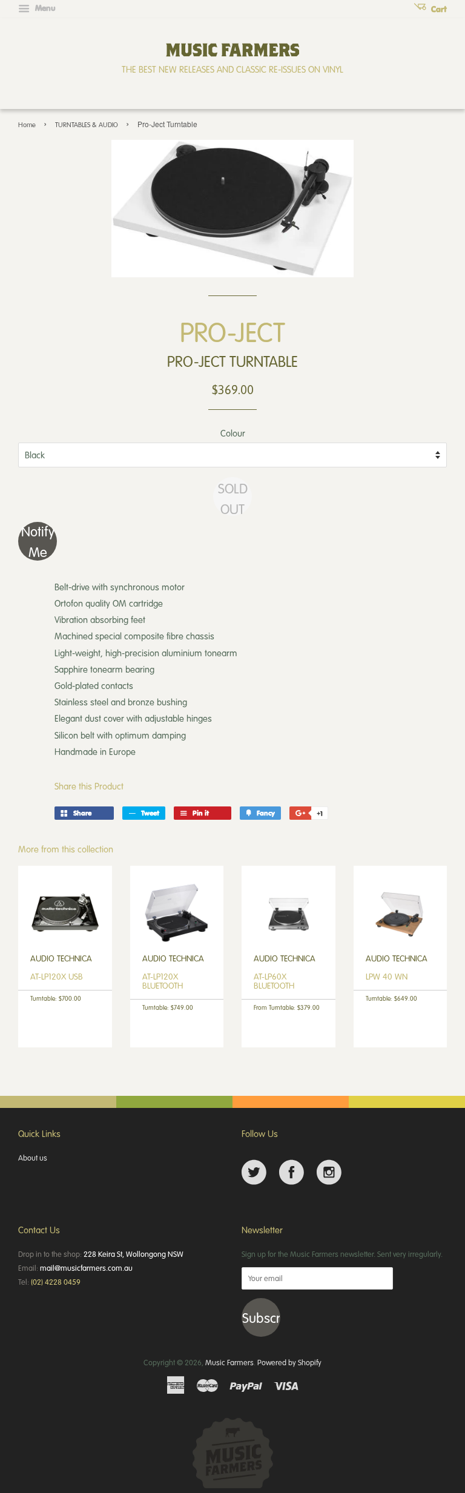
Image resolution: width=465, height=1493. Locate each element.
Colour (232, 433)
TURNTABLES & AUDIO (86, 124)
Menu (44, 7)
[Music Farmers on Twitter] (254, 1172)
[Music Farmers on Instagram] (329, 1172)
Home (27, 124)
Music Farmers (229, 1362)
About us (32, 1157)
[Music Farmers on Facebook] (291, 1172)
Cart (438, 9)
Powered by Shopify (289, 1362)
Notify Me (37, 541)
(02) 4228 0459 (56, 1281)
